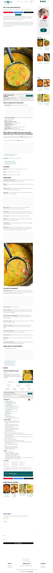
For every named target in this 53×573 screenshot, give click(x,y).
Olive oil (11, 401)
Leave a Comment (28, 9)
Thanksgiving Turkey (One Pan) (14, 189)
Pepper (6, 415)
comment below (14, 474)
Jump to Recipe (18, 14)
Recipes (26, 1)
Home (18, 1)
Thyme (9, 413)
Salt (5, 414)
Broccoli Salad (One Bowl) (9, 155)
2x (30, 399)
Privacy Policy (9, 565)
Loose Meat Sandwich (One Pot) (11, 163)
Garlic (10, 405)
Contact (43, 565)
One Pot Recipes (8, 4)
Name (4, 535)
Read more (43, 30)
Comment (5, 521)
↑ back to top (26, 560)
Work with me (43, 567)
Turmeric (11, 406)
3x (32, 399)
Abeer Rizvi (6, 372)
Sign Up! (22, 565)
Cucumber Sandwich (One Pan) (10, 162)
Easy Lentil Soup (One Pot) (9, 363)
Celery (9, 404)
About (22, 1)
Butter (11, 402)
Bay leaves (8, 412)
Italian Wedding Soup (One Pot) (10, 348)
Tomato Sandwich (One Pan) (10, 161)
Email (4, 539)
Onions (9, 403)
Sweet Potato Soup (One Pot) (24, 24)
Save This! (29, 95)
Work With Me (31, 2)
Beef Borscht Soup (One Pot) (10, 362)
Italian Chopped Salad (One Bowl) (11, 154)
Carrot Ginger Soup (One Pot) (12, 24)
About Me (10, 567)
